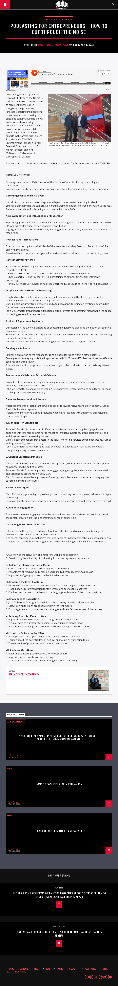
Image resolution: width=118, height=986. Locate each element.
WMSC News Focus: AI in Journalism (60, 784)
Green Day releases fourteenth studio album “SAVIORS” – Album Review (59, 934)
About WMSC (90, 969)
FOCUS (10, 768)
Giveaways (74, 969)
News (49, 19)
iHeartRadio (20, 971)
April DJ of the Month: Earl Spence (60, 831)
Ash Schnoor (13, 755)
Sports (60, 969)
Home (11, 969)
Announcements (63, 19)
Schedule (24, 969)
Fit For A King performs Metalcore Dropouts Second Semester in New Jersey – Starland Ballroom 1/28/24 (59, 895)
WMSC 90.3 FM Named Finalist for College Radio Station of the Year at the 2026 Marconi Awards (60, 737)
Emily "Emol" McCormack (53, 44)
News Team (13, 802)
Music (37, 969)
